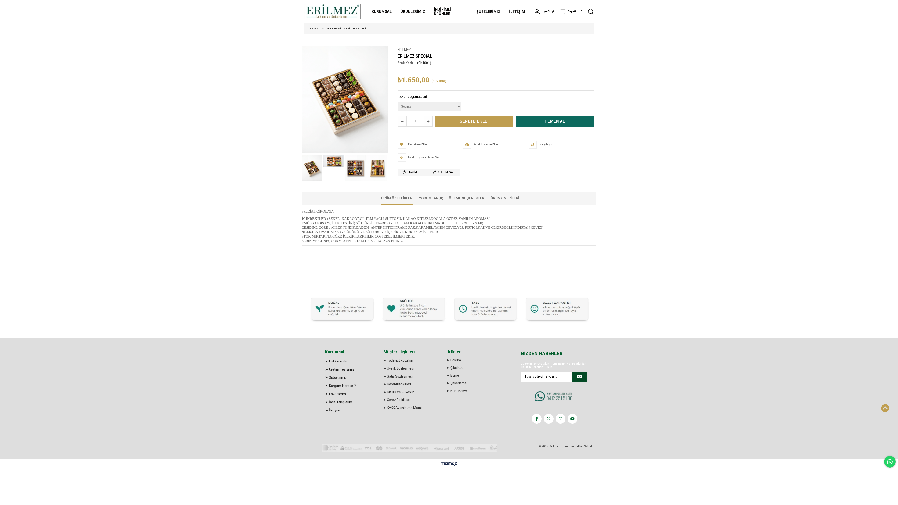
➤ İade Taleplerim (338, 402)
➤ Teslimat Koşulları (398, 360)
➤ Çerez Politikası (397, 400)
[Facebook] (537, 419)
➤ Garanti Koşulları (397, 384)
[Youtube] (572, 419)
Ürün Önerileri (505, 198)
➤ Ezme (452, 375)
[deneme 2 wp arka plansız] (554, 397)
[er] (449, 308)
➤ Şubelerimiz (336, 377)
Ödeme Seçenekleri (467, 198)
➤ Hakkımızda (336, 361)
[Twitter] (549, 419)
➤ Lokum (453, 360)
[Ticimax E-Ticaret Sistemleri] (449, 464)
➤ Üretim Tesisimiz (340, 369)
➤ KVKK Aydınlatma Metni (403, 408)
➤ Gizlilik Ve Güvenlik (399, 392)
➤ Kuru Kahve (457, 391)
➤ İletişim (332, 410)
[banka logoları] (409, 448)
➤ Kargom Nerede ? (340, 386)
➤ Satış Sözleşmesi (398, 376)
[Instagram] (560, 419)
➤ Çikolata (454, 368)
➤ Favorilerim (335, 394)
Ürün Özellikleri (397, 198)
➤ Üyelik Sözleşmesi (399, 368)
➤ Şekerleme (456, 383)
